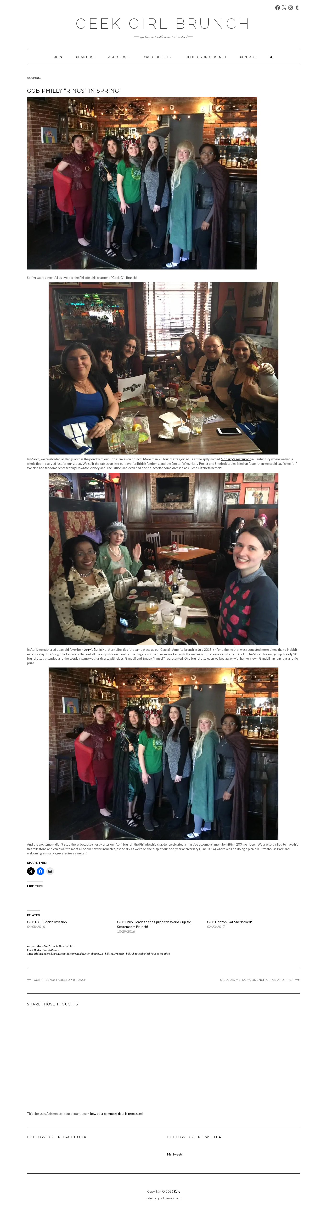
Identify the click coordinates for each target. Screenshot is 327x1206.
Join (58, 57)
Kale (177, 1191)
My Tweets (175, 1154)
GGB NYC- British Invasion (47, 922)
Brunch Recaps (51, 950)
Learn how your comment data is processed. (112, 1114)
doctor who (73, 953)
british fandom (42, 953)
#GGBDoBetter (158, 57)
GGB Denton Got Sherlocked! (229, 922)
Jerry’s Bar (91, 649)
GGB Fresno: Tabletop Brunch (60, 980)
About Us (118, 57)
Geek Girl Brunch (163, 23)
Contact (248, 57)
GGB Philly (104, 953)
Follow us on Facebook (57, 1137)
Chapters (85, 57)
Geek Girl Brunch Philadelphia (55, 946)
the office (165, 953)
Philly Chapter (132, 953)
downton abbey (88, 953)
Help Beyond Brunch (206, 57)
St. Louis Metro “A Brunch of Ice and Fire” (256, 980)
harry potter (117, 953)
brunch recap (58, 953)
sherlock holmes (150, 953)
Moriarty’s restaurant (236, 459)
